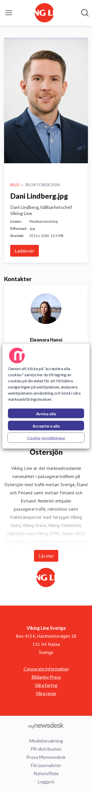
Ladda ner (24, 251)
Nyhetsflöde (46, 773)
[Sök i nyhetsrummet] (85, 13)
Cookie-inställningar (46, 437)
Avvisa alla (46, 413)
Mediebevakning (46, 741)
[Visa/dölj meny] (8, 12)
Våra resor (46, 693)
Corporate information (46, 669)
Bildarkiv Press (46, 677)
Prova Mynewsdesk (46, 757)
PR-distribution (46, 749)
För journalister (46, 765)
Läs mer (46, 556)
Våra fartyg (46, 685)
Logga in (46, 781)
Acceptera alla (46, 425)
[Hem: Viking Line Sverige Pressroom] (44, 12)
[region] (46, 396)
